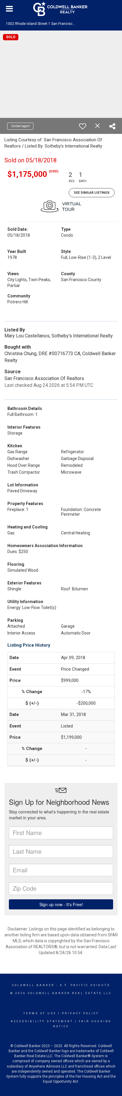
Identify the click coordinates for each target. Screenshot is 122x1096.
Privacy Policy (80, 1013)
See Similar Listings (92, 193)
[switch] (82, 126)
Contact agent (20, 126)
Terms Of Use (39, 1013)
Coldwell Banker (33, 985)
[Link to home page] (61, 9)
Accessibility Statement (42, 1021)
